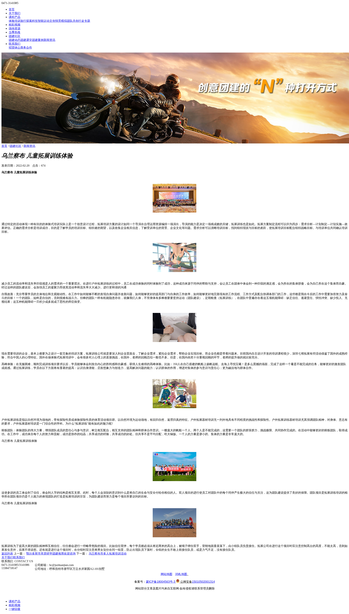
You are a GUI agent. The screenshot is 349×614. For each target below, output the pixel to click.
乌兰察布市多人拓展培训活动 (108, 553)
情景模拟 (61, 20)
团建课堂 (26, 39)
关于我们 (14, 13)
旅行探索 (26, 20)
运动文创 (49, 20)
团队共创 (73, 20)
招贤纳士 (14, 47)
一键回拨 (14, 609)
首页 (12, 9)
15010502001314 (203, 581)
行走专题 (84, 20)
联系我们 (14, 43)
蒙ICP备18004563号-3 (160, 581)
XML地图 (181, 574)
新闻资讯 (49, 39)
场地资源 (14, 28)
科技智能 (38, 20)
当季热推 (14, 32)
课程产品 (14, 17)
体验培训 (14, 20)
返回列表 (7, 553)
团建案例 (38, 39)
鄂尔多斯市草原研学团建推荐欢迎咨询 (51, 553)
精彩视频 (14, 24)
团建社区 (14, 36)
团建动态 (14, 39)
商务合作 (26, 47)
